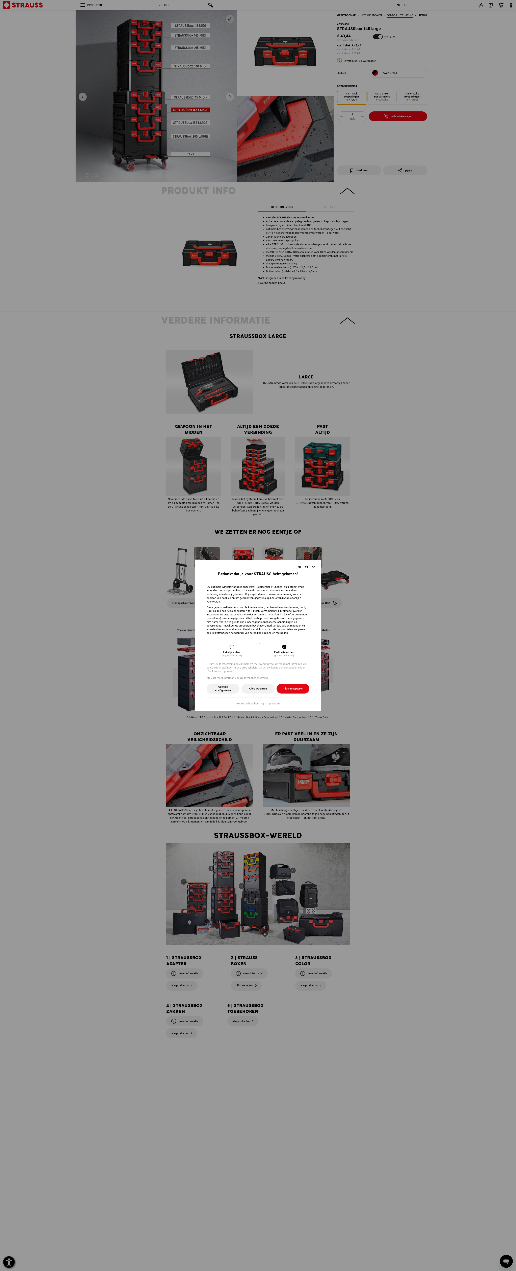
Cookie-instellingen (221, 667)
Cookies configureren (223, 688)
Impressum (273, 703)
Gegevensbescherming (250, 703)
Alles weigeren (258, 688)
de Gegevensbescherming (252, 677)
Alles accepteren (293, 688)
